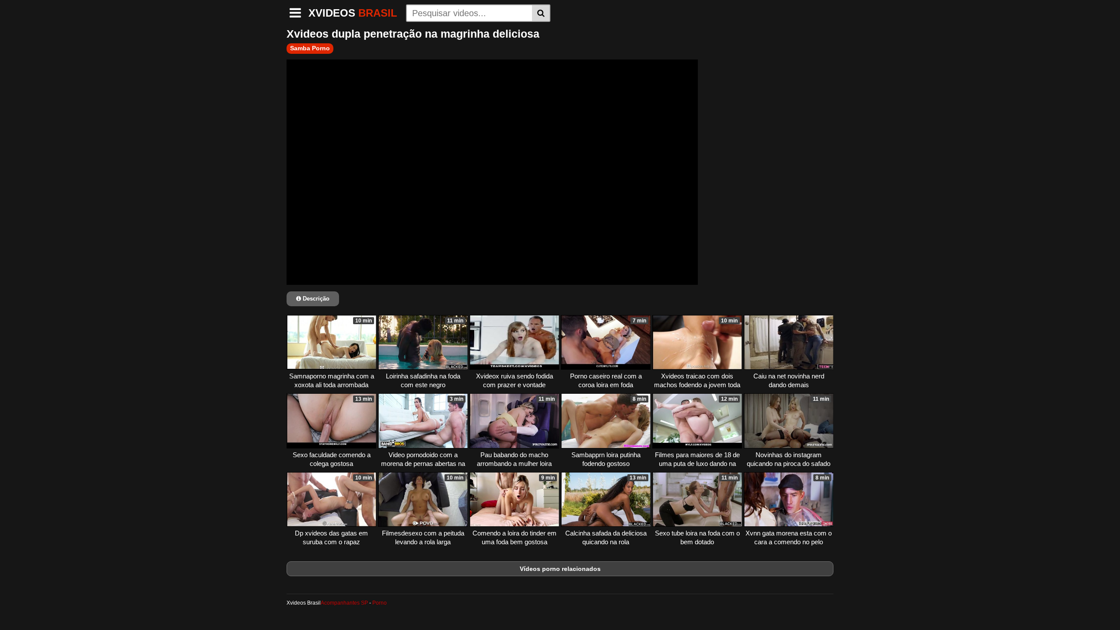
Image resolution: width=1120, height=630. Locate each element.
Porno (379, 603)
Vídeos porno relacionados (560, 568)
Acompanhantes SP (344, 603)
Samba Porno (310, 48)
